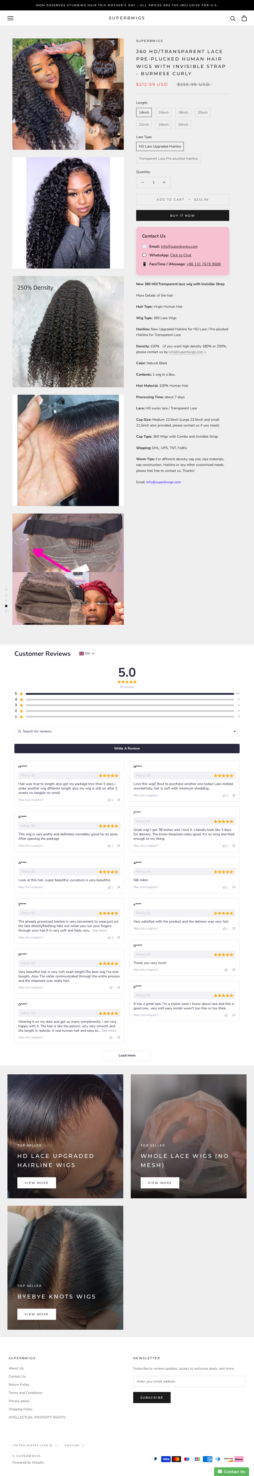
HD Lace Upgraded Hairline (160, 146)
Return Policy (19, 1384)
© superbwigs (26, 1456)
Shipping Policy (20, 1409)
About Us (16, 1368)
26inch (183, 124)
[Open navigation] (10, 18)
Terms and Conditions (25, 1392)
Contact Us (17, 1376)
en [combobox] (87, 653)
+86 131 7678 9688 (204, 264)
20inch (203, 112)
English (72, 1445)
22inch (144, 124)
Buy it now (182, 215)
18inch (183, 112)
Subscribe (151, 1397)
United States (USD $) (32, 1445)
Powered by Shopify (28, 1462)
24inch (164, 124)
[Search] (233, 18)
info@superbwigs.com (179, 246)
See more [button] (99, 930)
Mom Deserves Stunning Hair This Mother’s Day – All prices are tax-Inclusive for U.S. (127, 5)
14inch (144, 112)
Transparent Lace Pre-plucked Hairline (168, 158)
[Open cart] (244, 18)
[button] (124, 694)
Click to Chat (180, 255)
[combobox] (235, 731)
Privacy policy (19, 1401)
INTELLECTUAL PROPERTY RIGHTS (37, 1417)
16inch (164, 112)
